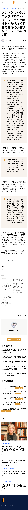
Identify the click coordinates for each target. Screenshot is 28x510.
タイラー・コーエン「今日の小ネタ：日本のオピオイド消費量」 (13, 462)
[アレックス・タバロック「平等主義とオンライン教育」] (7, 302)
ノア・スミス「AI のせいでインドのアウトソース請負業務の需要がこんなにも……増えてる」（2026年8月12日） (13, 351)
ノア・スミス (4, 481)
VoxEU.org (4, 443)
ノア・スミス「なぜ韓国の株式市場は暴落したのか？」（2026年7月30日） (13, 362)
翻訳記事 (14, 8)
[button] (2, 2)
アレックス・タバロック (6, 8)
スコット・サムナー (5, 468)
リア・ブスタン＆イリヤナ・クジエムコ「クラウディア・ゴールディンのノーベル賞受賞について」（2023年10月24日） (13, 449)
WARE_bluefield (6, 411)
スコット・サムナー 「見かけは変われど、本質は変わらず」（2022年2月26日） (13, 473)
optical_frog (8, 40)
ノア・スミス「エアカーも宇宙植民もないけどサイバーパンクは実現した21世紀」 (13, 486)
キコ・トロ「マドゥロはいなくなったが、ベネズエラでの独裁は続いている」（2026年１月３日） (13, 408)
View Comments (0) (14, 339)
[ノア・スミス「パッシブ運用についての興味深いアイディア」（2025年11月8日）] (6, 281)
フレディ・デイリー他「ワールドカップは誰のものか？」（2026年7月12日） (13, 374)
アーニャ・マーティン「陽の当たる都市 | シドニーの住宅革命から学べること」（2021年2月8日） (13, 356)
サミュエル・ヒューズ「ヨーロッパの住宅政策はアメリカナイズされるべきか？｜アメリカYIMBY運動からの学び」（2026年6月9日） (13, 368)
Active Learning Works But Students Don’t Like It (13, 47)
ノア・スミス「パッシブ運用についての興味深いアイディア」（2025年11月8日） (6, 287)
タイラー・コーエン (5, 458)
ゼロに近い (10, 234)
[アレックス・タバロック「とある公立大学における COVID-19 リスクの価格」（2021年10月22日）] (19, 286)
